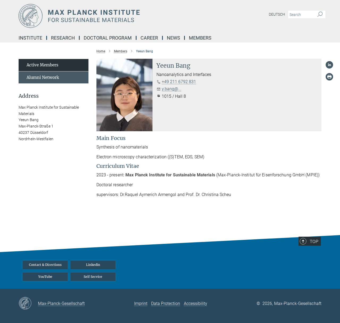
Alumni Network (43, 77)
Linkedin (93, 265)
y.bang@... (171, 88)
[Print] (329, 77)
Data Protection (165, 303)
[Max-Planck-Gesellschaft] (28, 303)
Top (314, 241)
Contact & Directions (45, 265)
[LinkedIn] (329, 65)
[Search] (319, 14)
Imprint (140, 303)
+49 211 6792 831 (179, 81)
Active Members (42, 64)
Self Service (93, 277)
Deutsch (277, 14)
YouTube (45, 277)
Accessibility (195, 303)
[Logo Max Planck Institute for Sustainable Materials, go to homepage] (118, 16)
